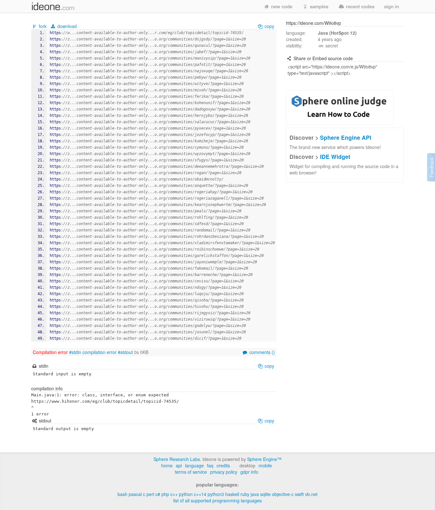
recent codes (359, 6)
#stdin (75, 352)
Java (255, 494)
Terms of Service (191, 472)
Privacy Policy (223, 472)
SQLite (265, 494)
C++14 (200, 494)
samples (318, 6)
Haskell (232, 494)
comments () (261, 352)
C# (157, 494)
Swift (299, 494)
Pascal (135, 494)
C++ (174, 494)
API (179, 465)
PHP (165, 494)
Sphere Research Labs (176, 459)
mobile (265, 465)
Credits (223, 465)
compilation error (99, 352)
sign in (391, 6)
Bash (122, 494)
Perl (150, 494)
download (66, 26)
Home (167, 465)
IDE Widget (335, 156)
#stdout (125, 352)
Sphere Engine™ (264, 459)
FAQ (210, 465)
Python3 (216, 494)
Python (186, 494)
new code (281, 6)
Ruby (244, 494)
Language (194, 465)
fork (43, 26)
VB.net (311, 494)
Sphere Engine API (345, 137)
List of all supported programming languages (217, 500)
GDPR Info (249, 472)
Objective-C (283, 494)
